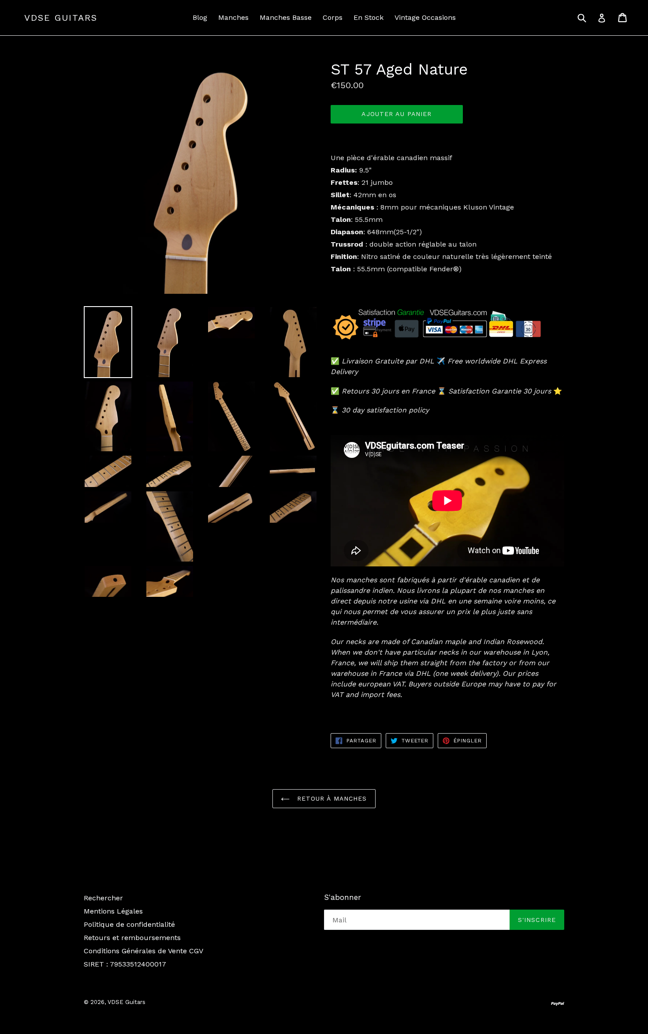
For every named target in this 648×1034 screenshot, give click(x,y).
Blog (200, 17)
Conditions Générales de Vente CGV (143, 951)
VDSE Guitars (60, 17)
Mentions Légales (113, 911)
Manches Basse (286, 17)
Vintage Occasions (425, 17)
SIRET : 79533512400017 (125, 964)
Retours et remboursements (132, 937)
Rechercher (103, 898)
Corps (333, 17)
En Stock (369, 17)
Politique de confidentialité (129, 924)
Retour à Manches (330, 798)
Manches (233, 17)
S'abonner (342, 897)
